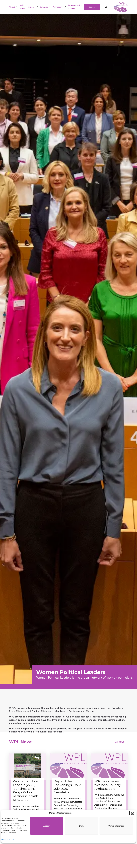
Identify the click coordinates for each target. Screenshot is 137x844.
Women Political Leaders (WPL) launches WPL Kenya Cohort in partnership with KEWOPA (26, 790)
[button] (131, 813)
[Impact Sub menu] (37, 7)
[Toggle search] (106, 7)
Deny (81, 826)
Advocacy (57, 7)
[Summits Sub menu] (50, 7)
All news (119, 741)
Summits (44, 7)
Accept (46, 826)
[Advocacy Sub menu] (65, 7)
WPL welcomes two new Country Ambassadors (107, 785)
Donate (92, 7)
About (12, 7)
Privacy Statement (7, 839)
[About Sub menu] (17, 7)
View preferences (116, 826)
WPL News (22, 7)
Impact (31, 7)
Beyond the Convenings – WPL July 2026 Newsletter (68, 786)
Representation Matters (75, 7)
